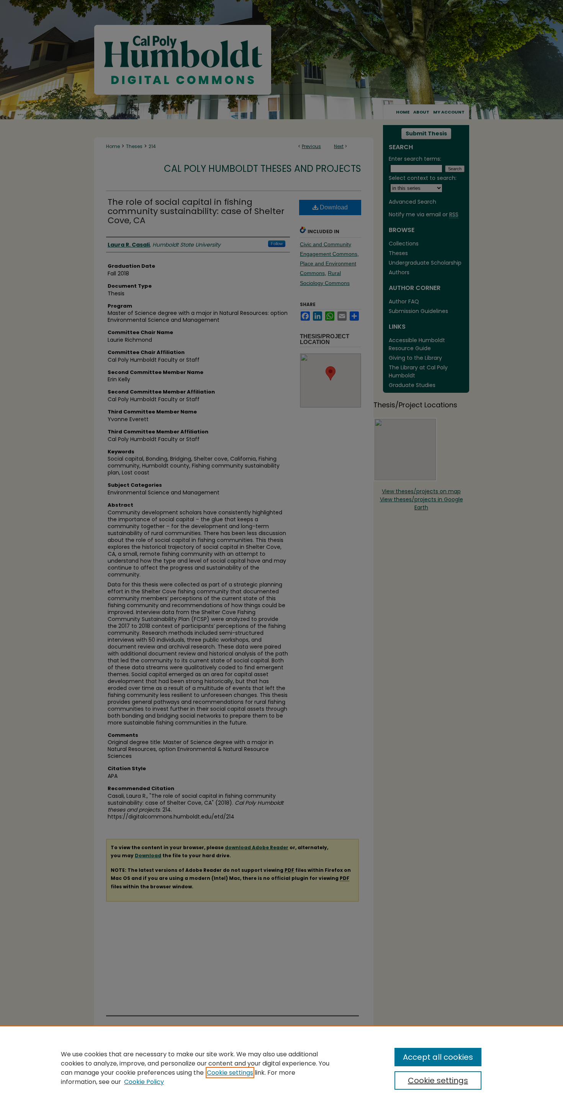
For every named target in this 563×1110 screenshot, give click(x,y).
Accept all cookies (438, 1057)
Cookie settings (230, 1072)
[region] (281, 1068)
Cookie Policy (144, 1081)
